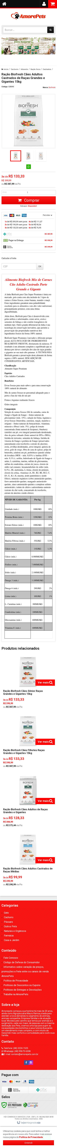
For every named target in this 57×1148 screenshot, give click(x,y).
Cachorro (14, 69)
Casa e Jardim (11, 940)
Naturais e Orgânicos (15, 931)
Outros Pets (10, 926)
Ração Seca (35, 69)
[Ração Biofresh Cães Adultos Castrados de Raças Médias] (28, 861)
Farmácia (9, 935)
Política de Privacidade (15, 980)
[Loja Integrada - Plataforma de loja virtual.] (28, 1123)
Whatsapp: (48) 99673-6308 (17, 1051)
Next (52, 50)
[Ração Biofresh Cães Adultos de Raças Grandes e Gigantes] (28, 802)
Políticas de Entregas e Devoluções (22, 989)
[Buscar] (50, 30)
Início (6, 69)
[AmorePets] (28, 16)
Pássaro (8, 921)
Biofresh (52, 87)
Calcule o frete (9, 258)
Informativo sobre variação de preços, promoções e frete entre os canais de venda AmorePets (25, 971)
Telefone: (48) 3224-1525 (15, 1048)
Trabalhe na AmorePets (15, 994)
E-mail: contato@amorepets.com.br (21, 1054)
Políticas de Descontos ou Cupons (21, 985)
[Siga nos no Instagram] (31, 1062)
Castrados (47, 69)
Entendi (29, 1142)
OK (39, 266)
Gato (6, 912)
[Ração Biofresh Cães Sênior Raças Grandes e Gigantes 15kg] (28, 683)
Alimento (24, 69)
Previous (5, 51)
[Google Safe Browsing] (30, 1105)
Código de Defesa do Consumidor (21, 962)
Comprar (31, 200)
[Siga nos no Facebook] (26, 1062)
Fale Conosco (10, 957)
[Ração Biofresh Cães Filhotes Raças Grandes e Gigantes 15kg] (28, 742)
